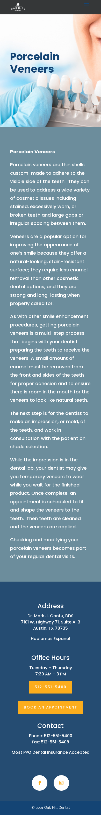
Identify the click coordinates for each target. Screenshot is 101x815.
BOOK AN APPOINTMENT (50, 707)
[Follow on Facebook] (39, 783)
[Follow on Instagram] (61, 783)
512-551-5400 (51, 687)
